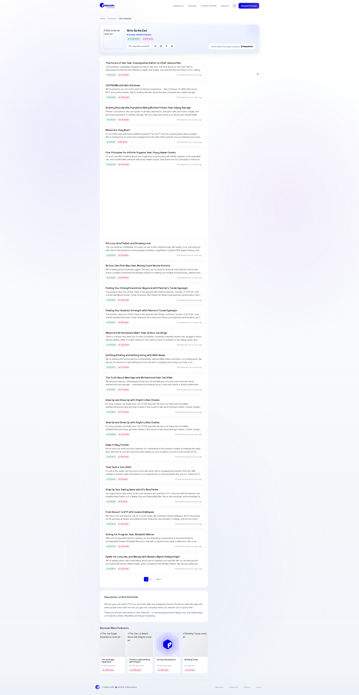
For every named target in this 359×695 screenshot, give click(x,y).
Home (102, 18)
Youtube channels (209, 6)
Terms (258, 687)
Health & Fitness (144, 34)
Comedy (131, 34)
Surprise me (178, 6)
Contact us (233, 687)
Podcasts (192, 6)
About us (225, 6)
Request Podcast (249, 6)
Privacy (247, 687)
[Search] (234, 6)
